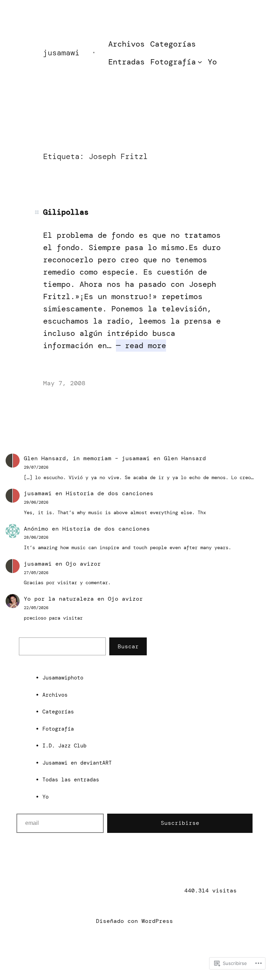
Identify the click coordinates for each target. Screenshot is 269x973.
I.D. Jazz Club (64, 745)
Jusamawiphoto (62, 677)
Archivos (55, 694)
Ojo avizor (83, 563)
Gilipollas (66, 212)
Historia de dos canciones (109, 493)
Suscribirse (180, 823)
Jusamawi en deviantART (77, 762)
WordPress (157, 921)
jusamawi (61, 53)
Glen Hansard (185, 458)
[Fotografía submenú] (200, 62)
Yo (45, 796)
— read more (141, 345)
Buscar (128, 646)
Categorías (58, 711)
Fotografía (58, 728)
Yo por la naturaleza (59, 598)
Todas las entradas (70, 779)
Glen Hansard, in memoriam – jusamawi (87, 458)
